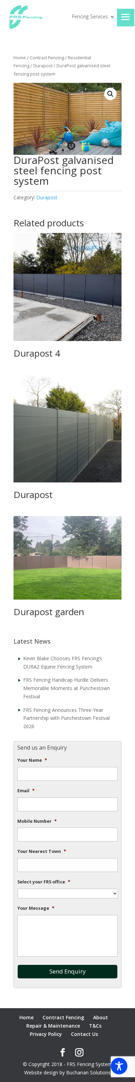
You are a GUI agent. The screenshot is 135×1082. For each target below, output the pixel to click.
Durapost (43, 65)
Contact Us (84, 1034)
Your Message (35, 908)
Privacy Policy (46, 1034)
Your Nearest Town (41, 851)
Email (26, 791)
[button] (110, 94)
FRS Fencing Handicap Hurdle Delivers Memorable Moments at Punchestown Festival (66, 688)
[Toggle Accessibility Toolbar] (119, 1066)
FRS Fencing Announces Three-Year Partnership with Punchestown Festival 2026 (66, 718)
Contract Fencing (47, 57)
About (100, 1017)
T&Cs (95, 1025)
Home (20, 57)
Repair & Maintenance (53, 1025)
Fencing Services (90, 17)
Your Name (32, 760)
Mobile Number (37, 821)
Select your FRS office (43, 882)
